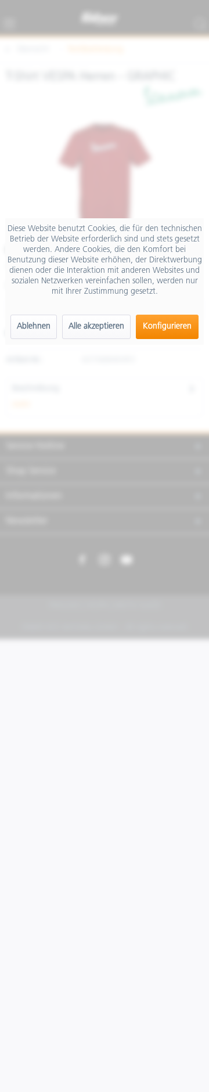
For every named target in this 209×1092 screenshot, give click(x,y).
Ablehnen (34, 326)
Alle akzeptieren (96, 326)
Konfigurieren (167, 326)
